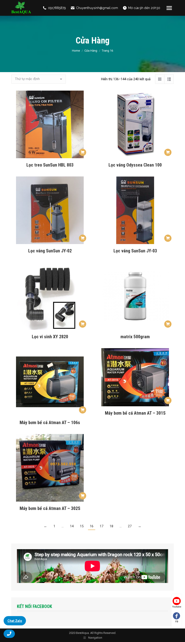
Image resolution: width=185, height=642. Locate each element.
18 (111, 526)
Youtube (176, 606)
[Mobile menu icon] (169, 8)
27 (130, 526)
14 (72, 526)
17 (101, 526)
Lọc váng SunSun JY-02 (50, 251)
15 (81, 526)
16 (91, 526)
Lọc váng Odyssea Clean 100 (135, 165)
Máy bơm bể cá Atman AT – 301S (135, 413)
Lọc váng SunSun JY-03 (135, 251)
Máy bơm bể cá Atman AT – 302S (50, 508)
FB (176, 621)
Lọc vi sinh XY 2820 (50, 336)
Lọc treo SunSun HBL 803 (50, 165)
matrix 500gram (135, 336)
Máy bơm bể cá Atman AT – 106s (50, 422)
